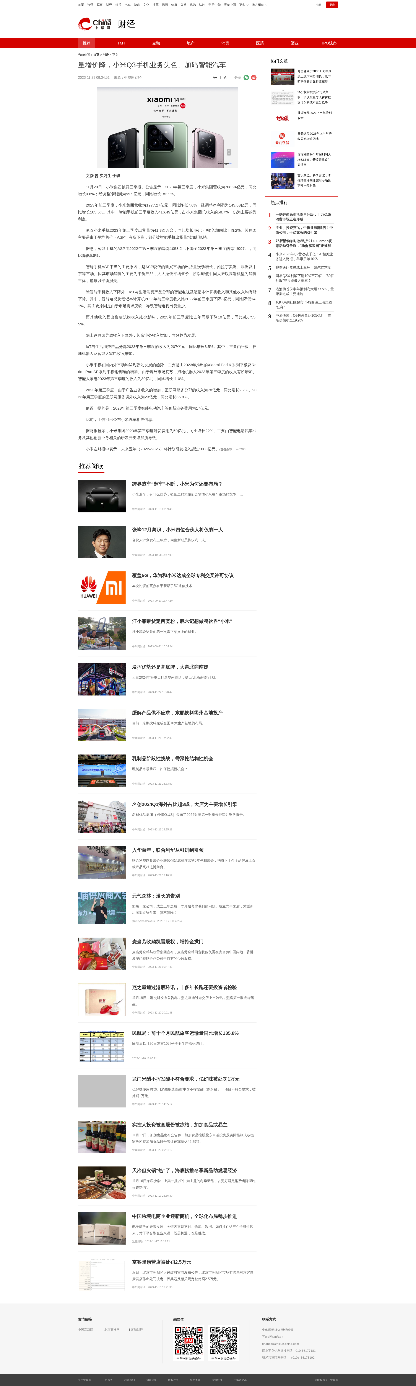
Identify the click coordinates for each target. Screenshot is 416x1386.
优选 (193, 5)
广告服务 (107, 1379)
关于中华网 (84, 1379)
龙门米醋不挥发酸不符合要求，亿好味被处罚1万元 (186, 1079)
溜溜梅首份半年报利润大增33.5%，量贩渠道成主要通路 (305, 291)
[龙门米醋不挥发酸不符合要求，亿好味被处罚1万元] (102, 1098)
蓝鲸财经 (137, 1329)
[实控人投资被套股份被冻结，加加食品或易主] (102, 1138)
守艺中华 (214, 5)
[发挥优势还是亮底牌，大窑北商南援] (102, 680)
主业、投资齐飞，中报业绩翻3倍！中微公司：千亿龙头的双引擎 (304, 230)
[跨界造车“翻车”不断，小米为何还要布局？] (102, 496)
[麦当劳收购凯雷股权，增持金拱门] (102, 955)
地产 (191, 43)
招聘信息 (151, 1379)
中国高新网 (85, 1329)
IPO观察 (329, 43)
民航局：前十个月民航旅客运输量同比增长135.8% (185, 1033)
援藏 (156, 5)
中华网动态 (240, 1379)
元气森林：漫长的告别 (156, 896)
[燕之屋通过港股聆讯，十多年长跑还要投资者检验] (102, 1005)
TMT (121, 43)
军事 (100, 5)
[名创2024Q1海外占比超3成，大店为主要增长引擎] (102, 816)
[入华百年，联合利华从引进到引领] (102, 863)
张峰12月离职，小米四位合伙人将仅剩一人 (177, 529)
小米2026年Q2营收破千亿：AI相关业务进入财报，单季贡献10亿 (304, 256)
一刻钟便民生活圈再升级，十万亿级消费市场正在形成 (303, 217)
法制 (202, 5)
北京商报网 (112, 1329)
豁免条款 (195, 1379)
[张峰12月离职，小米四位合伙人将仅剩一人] (102, 554)
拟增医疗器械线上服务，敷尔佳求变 (303, 267)
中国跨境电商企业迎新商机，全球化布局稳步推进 (184, 1216)
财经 (109, 5)
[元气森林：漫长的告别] (102, 908)
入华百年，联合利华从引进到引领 (168, 850)
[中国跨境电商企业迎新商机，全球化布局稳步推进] (102, 1228)
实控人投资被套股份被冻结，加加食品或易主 (180, 1124)
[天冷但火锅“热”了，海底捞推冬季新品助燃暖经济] (102, 1182)
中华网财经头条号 (189, 1358)
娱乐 (118, 5)
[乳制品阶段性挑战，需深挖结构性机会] (102, 770)
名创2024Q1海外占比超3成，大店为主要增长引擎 (184, 804)
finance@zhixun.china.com (280, 1343)
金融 (156, 43)
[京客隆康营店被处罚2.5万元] (102, 1274)
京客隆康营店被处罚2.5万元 (161, 1262)
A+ (215, 77)
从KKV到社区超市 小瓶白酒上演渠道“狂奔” (304, 304)
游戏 (137, 5)
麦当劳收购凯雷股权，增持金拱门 (168, 941)
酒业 (295, 43)
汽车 (128, 5)
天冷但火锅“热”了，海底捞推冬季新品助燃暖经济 (184, 1170)
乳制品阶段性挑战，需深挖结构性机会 (172, 758)
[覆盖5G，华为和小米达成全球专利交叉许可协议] (102, 587)
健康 (174, 5)
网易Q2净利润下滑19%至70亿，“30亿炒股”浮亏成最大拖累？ (305, 278)
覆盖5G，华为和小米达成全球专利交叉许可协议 (183, 575)
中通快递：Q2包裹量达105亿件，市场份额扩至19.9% (303, 318)
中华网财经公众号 (223, 1358)
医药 (260, 43)
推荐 (87, 43)
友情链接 (217, 1379)
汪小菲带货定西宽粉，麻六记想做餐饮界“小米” (182, 621)
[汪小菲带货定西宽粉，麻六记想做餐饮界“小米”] (102, 634)
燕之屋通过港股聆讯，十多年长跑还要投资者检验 (184, 987)
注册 (318, 4)
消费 (225, 43)
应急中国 (230, 5)
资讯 (90, 5)
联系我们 (129, 1379)
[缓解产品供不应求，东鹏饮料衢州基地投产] (102, 725)
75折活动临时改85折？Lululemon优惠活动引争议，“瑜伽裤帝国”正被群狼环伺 (304, 243)
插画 (165, 5)
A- (226, 77)
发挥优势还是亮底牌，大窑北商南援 (170, 667)
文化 (146, 5)
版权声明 (173, 1379)
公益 (183, 5)
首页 (81, 5)
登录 (332, 4)
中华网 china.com (96, 24)
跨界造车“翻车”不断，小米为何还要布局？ (177, 484)
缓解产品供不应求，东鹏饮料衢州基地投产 (177, 712)
